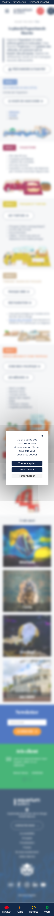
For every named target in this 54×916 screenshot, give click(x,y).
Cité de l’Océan (42, 2)
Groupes (6, 2)
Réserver (6, 912)
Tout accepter (27, 463)
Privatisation (19, 2)
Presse (32, 2)
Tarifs (20, 912)
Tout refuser (27, 469)
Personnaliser (27, 476)
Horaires (33, 912)
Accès (47, 912)
